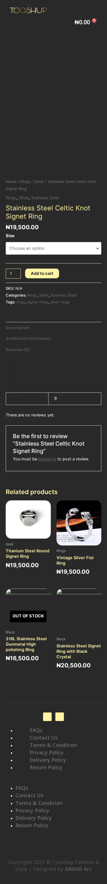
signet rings (37, 302)
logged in (47, 459)
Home (11, 181)
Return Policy (46, 767)
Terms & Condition (53, 745)
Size (10, 235)
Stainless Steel (45, 197)
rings (20, 302)
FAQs (36, 730)
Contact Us (44, 737)
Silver (39, 181)
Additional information (28, 338)
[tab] (53, 327)
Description (18, 327)
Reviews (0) (18, 349)
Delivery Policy (48, 759)
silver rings (60, 302)
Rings (25, 181)
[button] (53, 781)
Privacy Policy (47, 752)
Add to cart (42, 273)
